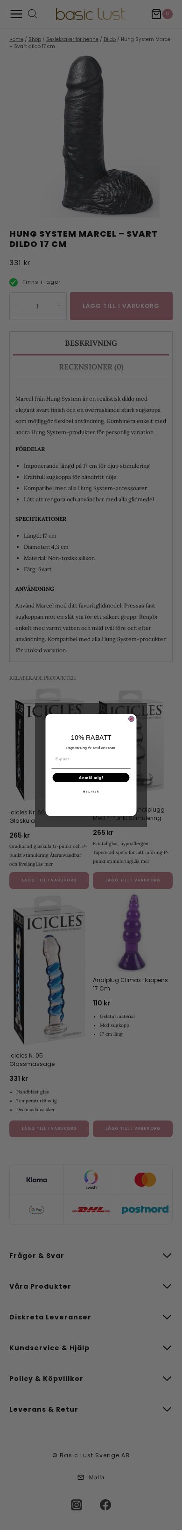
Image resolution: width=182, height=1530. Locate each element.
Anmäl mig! (91, 778)
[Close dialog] (131, 719)
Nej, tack (91, 791)
